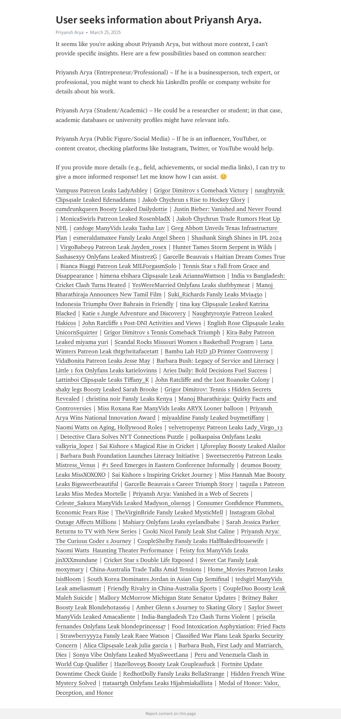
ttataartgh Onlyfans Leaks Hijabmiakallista (157, 683)
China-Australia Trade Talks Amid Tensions (145, 569)
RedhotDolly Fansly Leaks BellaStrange (173, 673)
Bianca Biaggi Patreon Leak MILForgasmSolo (118, 266)
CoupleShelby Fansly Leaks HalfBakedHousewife (201, 541)
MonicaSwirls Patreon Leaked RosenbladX (115, 218)
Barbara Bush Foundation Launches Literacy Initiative (129, 455)
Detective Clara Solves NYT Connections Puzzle (122, 436)
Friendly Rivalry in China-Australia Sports (162, 588)
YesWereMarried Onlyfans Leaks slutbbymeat (191, 285)
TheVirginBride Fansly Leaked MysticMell (169, 512)
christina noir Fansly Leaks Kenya (129, 398)
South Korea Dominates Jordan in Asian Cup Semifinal (158, 579)
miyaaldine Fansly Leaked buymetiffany (213, 417)
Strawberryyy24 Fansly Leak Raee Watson (114, 635)
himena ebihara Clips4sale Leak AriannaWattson (162, 275)
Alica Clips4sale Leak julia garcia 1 (128, 645)
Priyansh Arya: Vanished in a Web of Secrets (190, 493)
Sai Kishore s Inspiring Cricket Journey (162, 474)
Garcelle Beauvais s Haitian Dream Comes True (224, 256)
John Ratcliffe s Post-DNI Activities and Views (141, 323)
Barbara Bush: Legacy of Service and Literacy (215, 360)
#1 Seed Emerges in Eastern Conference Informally (168, 465)
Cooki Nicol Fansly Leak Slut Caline (189, 531)
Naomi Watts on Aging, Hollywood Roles (109, 427)
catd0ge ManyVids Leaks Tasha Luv (119, 228)
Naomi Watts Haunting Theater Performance (114, 550)
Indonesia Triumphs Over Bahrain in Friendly (114, 304)
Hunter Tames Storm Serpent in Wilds (222, 247)
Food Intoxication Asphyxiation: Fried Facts (228, 626)
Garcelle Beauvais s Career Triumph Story (179, 484)
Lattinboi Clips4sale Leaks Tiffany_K (102, 379)
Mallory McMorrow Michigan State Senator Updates (167, 597)
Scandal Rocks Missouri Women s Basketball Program (184, 342)
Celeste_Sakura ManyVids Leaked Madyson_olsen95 (123, 503)
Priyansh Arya (70, 32)
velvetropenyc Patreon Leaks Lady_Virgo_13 (226, 427)
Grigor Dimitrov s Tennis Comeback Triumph (162, 332)
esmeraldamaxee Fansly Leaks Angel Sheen (129, 237)
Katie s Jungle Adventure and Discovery (134, 313)
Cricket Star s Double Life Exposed (148, 560)
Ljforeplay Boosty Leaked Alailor (242, 446)
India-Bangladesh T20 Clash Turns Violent (196, 616)
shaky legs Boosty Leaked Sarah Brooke (107, 389)
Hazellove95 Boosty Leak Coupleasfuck (164, 664)
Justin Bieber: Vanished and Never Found (227, 209)
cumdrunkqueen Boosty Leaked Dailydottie (112, 209)
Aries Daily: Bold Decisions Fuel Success (215, 370)
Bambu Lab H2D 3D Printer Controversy (217, 351)
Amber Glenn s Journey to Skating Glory (189, 607)
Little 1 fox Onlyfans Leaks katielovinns (106, 370)
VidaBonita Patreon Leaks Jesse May (103, 360)
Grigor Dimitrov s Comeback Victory (201, 190)
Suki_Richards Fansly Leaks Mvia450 (215, 294)
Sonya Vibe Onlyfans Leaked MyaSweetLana (130, 654)
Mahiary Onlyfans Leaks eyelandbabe (171, 522)
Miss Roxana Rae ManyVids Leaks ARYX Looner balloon (170, 408)
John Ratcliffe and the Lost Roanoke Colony (212, 379)
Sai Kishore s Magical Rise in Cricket (147, 446)
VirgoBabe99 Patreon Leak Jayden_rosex (113, 247)
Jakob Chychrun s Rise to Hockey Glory (193, 199)
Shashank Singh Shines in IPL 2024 (236, 237)
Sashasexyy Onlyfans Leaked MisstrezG (106, 256)
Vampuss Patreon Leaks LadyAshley (102, 190)
